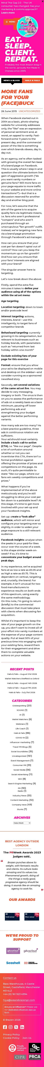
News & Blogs (12, 80)
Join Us (26, 1038)
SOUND (20, 710)
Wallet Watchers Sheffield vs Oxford (22, 678)
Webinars (20, 724)
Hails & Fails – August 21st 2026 (22, 674)
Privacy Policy (11, 1034)
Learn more (8, 12)
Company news (19, 805)
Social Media (19, 770)
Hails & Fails (32, 80)
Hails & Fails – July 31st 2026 (22, 692)
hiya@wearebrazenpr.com (19, 1000)
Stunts (20, 809)
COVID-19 (20, 738)
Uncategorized (29, 111)
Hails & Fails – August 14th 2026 (22, 683)
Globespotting (19, 705)
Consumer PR (19, 765)
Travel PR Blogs (20, 747)
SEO (20, 779)
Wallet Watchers (20, 719)
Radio (20, 791)
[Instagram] (10, 1027)
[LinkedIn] (22, 1027)
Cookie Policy (11, 1038)
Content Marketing (19, 800)
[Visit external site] (13, 955)
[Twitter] (16, 1027)
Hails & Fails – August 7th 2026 (22, 688)
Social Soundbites (19, 751)
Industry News (20, 795)
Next (39, 916)
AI (20, 715)
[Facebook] (5, 1027)
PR (19, 788)
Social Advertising (19, 774)
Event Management (20, 760)
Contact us (9, 977)
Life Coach (20, 728)
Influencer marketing (20, 742)
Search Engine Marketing (20, 783)
